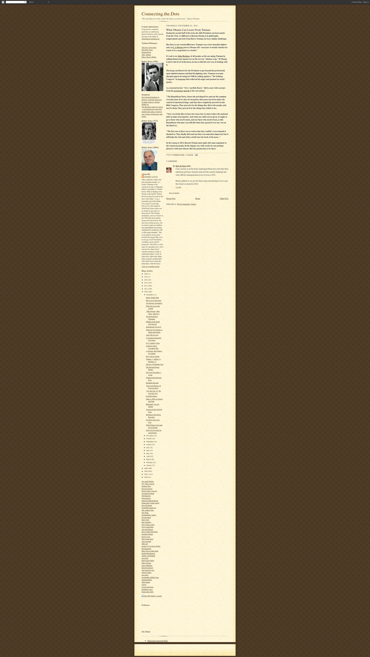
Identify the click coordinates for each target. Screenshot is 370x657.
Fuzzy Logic (146, 536)
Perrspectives (146, 498)
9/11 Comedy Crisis (153, 343)
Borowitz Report (147, 568)
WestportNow (146, 52)
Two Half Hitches (148, 481)
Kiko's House (146, 563)
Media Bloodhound (148, 553)
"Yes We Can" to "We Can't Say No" (153, 392)
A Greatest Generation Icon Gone (153, 339)
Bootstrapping (146, 548)
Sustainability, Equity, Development (149, 516)
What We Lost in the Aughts (153, 307)
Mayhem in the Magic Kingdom (153, 415)
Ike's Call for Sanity (153, 356)
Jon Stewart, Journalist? (154, 303)
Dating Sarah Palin (152, 297)
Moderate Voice (147, 589)
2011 (146, 289)
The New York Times (149, 47)
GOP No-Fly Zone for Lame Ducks (153, 431)
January (149, 465)
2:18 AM (178, 187)
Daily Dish (145, 520)
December (150, 294)
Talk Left (145, 544)
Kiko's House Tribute (149, 57)
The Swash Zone (147, 539)
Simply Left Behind (148, 556)
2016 (146, 277)
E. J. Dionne (178, 47)
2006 (146, 477)
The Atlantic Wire (148, 510)
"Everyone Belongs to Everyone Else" (153, 387)
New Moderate (147, 505)
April (148, 456)
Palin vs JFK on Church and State (154, 400)
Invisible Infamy (151, 396)
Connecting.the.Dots (160, 14)
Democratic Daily (148, 592)
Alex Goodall (146, 541)
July (148, 447)
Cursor (144, 584)
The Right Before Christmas (152, 317)
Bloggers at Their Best (153, 300)
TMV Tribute (146, 54)
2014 (146, 280)
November (150, 435)
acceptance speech (182, 90)
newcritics (145, 575)
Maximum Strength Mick (157, 640)
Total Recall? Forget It (153, 327)
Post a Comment (174, 193)
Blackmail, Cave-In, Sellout (153, 405)
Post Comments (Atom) (186, 204)
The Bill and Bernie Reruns (152, 368)
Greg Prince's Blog (148, 524)
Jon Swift (145, 558)
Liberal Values (146, 572)
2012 (146, 285)
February (149, 462)
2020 (146, 274)
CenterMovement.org (149, 508)
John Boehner (184, 56)
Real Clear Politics (148, 560)
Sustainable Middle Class (150, 577)
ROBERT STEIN (151, 177)
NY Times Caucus (148, 484)
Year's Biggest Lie (152, 335)
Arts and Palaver (147, 529)
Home (197, 198)
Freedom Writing (147, 534)
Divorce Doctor (147, 488)
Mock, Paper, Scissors (149, 491)
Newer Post (170, 198)
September (150, 441)
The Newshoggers (148, 570)
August (149, 444)
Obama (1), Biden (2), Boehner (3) (153, 360)
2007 (146, 474)
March (148, 459)
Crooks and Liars (147, 587)
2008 (146, 471)
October (149, 438)
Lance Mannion (147, 565)
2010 (146, 291)
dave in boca (181, 166)
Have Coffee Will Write (150, 532)
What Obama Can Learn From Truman (154, 426)
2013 (146, 282)
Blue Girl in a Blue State (150, 551)
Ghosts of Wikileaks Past (154, 364)
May (148, 453)
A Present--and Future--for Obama (154, 352)
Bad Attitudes (146, 522)
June (148, 450)
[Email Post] (196, 155)
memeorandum (147, 580)
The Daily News (147, 50)
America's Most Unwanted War (152, 347)
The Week (145, 512)
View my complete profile (150, 266)
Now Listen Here (147, 527)
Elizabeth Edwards (152, 383)
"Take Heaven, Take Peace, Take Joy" (153, 312)
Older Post (224, 198)
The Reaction (146, 496)
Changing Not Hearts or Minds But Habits (154, 331)
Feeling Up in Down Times (151, 546)
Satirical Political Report (150, 500)
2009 (146, 468)
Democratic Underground (150, 503)
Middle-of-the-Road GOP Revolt (153, 322)
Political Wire (146, 486)
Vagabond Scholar (148, 493)
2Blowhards (146, 582)
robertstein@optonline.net (150, 39)
